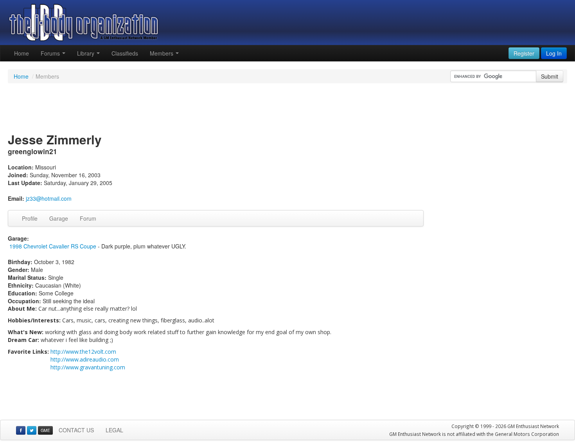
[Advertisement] (287, 108)
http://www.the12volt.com (83, 351)
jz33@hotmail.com (49, 198)
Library (86, 53)
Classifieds (124, 53)
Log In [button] (554, 53)
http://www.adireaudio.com (84, 359)
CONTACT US (76, 430)
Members (162, 53)
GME (45, 430)
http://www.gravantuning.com (87, 367)
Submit (549, 76)
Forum (88, 218)
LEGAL (114, 430)
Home (21, 53)
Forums (51, 53)
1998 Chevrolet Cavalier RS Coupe (52, 246)
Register (524, 53)
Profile (30, 218)
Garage (58, 218)
